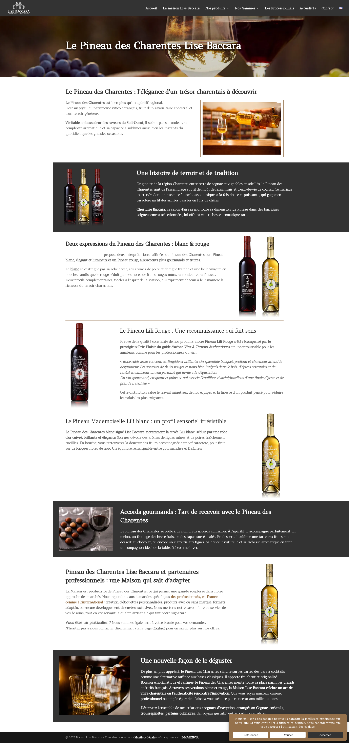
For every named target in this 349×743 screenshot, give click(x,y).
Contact (328, 8)
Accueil (151, 8)
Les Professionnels (279, 8)
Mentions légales (146, 737)
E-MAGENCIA (190, 737)
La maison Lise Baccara (181, 8)
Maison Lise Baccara (249, 687)
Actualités (308, 8)
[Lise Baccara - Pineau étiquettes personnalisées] (259, 643)
